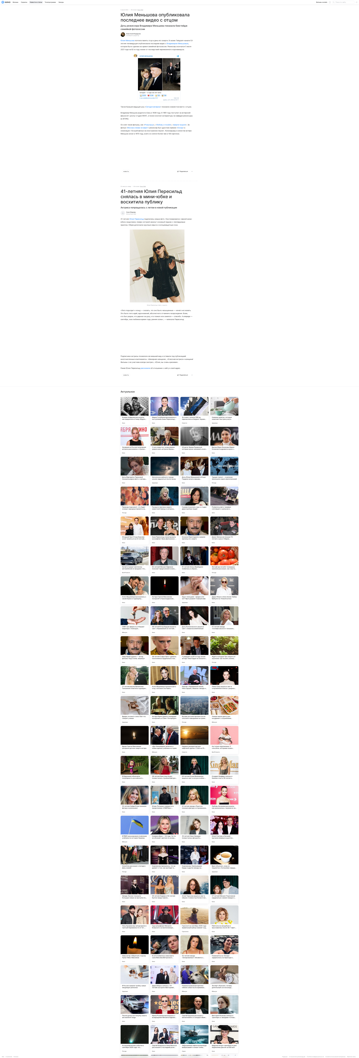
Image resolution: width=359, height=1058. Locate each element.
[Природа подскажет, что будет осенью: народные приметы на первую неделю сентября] (135, 501)
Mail (3, 1056)
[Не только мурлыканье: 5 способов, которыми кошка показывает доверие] (224, 740)
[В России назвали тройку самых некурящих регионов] (135, 979)
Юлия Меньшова (127, 41)
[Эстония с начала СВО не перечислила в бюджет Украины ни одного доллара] (194, 411)
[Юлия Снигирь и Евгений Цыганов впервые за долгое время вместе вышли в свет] (224, 830)
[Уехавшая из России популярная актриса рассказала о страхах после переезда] (135, 441)
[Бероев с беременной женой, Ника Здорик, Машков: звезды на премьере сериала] (194, 680)
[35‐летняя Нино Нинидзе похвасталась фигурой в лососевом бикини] (194, 830)
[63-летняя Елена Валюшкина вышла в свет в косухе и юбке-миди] (194, 770)
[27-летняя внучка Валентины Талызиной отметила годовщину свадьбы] (135, 680)
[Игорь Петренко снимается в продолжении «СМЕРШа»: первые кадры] (165, 800)
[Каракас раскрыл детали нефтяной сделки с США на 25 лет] (194, 740)
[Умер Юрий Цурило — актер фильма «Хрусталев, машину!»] (135, 650)
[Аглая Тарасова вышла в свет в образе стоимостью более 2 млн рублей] (194, 890)
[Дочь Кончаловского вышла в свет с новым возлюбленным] (194, 620)
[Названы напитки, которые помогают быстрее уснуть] (224, 411)
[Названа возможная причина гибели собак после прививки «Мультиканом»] (194, 979)
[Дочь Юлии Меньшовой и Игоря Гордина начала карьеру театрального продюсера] (194, 471)
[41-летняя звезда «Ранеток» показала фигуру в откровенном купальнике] (194, 800)
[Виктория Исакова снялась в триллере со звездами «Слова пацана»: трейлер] (224, 1009)
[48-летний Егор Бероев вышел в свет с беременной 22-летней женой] (165, 620)
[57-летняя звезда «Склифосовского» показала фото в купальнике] (224, 620)
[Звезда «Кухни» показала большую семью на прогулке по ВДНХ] (135, 890)
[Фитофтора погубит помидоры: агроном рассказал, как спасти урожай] (224, 560)
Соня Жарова (131, 212)
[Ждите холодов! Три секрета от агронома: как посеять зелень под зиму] (224, 650)
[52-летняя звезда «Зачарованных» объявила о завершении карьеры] (194, 949)
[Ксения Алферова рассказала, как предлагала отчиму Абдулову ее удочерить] (135, 411)
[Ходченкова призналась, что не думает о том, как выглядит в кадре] (165, 860)
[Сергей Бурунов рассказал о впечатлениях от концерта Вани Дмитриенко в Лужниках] (194, 1009)
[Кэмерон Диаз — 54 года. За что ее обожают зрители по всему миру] (165, 830)
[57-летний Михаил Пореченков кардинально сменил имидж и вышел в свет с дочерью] (224, 890)
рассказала (145, 368)
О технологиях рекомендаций (297, 1056)
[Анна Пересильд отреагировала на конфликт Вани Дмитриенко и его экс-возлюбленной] (165, 531)
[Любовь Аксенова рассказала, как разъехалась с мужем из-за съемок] (224, 800)
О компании (9, 1056)
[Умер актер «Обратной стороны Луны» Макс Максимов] (135, 949)
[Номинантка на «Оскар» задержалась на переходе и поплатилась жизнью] (224, 949)
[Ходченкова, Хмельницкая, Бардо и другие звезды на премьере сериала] (194, 860)
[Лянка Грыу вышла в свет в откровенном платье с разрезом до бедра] (224, 680)
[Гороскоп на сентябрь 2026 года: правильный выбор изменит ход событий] (194, 919)
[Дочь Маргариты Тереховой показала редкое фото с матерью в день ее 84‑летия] (135, 471)
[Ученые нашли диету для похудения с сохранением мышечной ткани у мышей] (224, 710)
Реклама (16, 1056)
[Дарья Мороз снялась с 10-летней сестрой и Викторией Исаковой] (165, 979)
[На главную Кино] (7, 2)
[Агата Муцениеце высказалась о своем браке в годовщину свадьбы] (135, 590)
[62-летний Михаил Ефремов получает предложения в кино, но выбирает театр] (165, 560)
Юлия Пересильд (136, 219)
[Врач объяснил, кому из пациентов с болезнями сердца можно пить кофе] (224, 860)
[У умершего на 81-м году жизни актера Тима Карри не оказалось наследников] (194, 650)
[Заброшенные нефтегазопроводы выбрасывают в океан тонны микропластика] (194, 1039)
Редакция (284, 1056)
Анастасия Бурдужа (133, 34)
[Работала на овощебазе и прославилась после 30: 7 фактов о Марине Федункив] (224, 919)
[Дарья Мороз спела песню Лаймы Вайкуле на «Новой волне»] (224, 590)
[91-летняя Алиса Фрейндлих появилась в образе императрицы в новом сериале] (194, 560)
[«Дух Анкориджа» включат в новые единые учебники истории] (165, 740)
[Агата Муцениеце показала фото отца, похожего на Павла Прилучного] (165, 680)
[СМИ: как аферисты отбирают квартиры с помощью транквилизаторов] (135, 620)
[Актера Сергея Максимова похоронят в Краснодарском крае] (165, 590)
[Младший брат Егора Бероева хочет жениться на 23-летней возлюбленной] (135, 531)
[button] (157, 266)
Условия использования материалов (335, 1056)
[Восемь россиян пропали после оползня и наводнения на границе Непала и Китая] (194, 710)
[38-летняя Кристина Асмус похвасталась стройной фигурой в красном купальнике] (165, 770)
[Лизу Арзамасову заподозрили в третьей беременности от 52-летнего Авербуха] (135, 919)
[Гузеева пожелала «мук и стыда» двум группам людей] (194, 501)
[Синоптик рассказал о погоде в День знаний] (135, 860)
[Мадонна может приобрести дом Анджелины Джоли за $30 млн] (224, 1039)
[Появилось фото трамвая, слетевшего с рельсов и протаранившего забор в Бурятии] (224, 501)
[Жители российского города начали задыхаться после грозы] (165, 471)
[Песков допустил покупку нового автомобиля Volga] (135, 1009)
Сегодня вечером (153, 107)
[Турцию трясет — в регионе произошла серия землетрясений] (224, 471)
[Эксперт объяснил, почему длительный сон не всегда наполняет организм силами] (224, 979)
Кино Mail (140, 10)
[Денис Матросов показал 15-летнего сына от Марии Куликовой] (224, 531)
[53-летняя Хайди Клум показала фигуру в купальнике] (135, 800)
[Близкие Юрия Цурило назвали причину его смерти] (194, 531)
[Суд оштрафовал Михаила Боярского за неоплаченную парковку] (165, 919)
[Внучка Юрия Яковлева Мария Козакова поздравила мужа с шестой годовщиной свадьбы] (224, 441)
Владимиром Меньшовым (177, 43)
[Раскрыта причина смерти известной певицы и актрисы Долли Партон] (165, 501)
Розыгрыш (149, 125)
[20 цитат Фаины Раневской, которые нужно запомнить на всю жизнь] (194, 441)
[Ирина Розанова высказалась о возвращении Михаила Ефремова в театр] (165, 1009)
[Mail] (2, 2)
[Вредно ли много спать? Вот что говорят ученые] (135, 710)
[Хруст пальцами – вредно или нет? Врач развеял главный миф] (194, 590)
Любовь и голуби (163, 125)
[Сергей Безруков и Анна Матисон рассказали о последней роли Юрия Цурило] (165, 1039)
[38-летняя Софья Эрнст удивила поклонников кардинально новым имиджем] (165, 650)
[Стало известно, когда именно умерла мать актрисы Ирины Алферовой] (165, 441)
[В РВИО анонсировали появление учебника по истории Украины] (135, 830)
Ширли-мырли (179, 125)
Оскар (180, 128)
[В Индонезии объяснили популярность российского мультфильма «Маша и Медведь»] (135, 770)
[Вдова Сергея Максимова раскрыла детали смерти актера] (135, 740)
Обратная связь (351, 1056)
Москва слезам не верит (137, 128)
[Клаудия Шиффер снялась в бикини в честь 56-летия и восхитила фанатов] (224, 770)
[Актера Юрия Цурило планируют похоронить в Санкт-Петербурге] (165, 710)
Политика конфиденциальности (315, 1056)
